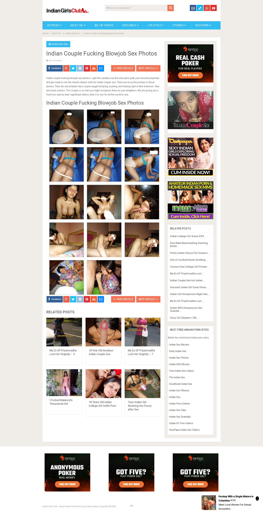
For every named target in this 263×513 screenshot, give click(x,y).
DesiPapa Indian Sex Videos (184, 429)
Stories (178, 25)
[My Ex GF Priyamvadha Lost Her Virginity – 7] (142, 332)
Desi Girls (129, 25)
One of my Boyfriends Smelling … (189, 259)
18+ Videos (105, 25)
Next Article (147, 68)
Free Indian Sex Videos (181, 370)
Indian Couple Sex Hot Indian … (187, 280)
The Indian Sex (177, 377)
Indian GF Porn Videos (181, 423)
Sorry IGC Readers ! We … (184, 317)
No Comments (55, 60)
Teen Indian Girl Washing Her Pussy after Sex (140, 405)
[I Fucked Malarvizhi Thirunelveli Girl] (64, 382)
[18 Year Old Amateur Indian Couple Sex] (103, 332)
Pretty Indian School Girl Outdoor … (190, 252)
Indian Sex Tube (177, 410)
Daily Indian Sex (177, 351)
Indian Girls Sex (72, 33)
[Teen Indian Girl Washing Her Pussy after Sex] (142, 383)
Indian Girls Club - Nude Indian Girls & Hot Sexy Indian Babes (70, 506)
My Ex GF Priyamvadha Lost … (187, 273)
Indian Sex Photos (179, 357)
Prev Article (124, 68)
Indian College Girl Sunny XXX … (188, 236)
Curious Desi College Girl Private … (189, 266)
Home (45, 33)
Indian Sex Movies (179, 344)
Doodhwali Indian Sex (180, 384)
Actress (53, 25)
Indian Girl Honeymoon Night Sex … (190, 294)
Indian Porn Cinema (179, 403)
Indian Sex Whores (179, 390)
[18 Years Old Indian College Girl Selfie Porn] (103, 383)
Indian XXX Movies (179, 364)
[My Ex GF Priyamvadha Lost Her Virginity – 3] (64, 332)
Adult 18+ (76, 25)
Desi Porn (202, 25)
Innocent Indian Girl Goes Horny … (189, 287)
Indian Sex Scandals (180, 416)
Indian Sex (174, 397)
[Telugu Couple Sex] (190, 128)
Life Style (154, 25)
